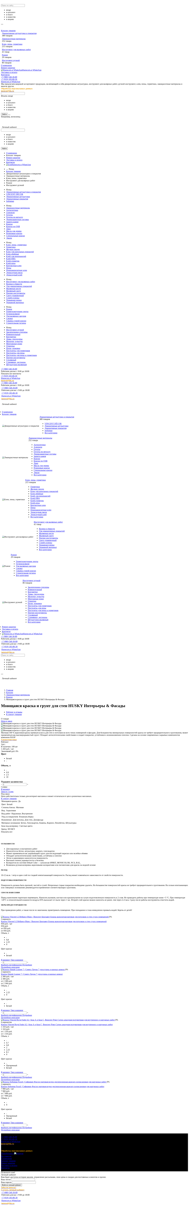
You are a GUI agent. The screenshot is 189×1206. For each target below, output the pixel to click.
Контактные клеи (13, 266)
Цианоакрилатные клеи (16, 270)
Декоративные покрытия (17, 199)
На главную (6, 1156)
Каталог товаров (8, 31)
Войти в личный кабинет (11, 1185)
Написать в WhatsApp (31, 70)
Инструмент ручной (11, 60)
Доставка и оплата (9, 72)
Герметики (11, 247)
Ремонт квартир (8, 68)
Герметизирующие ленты (17, 311)
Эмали (9, 238)
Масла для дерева (13, 231)
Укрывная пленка (14, 300)
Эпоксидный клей (14, 275)
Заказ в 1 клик (7, 791)
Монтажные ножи (14, 344)
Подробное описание (10, 967)
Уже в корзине (17, 960)
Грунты (9, 215)
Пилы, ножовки (13, 348)
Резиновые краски (14, 233)
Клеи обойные (12, 254)
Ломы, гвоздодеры (14, 339)
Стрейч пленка (12, 298)
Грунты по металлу (14, 217)
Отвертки (10, 346)
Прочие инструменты (15, 293)
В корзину (5, 789)
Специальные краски (15, 236)
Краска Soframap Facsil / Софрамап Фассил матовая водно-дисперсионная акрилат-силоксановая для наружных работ (52, 1086)
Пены (8, 268)
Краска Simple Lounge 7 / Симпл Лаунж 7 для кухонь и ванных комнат (32, 974)
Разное (5, 55)
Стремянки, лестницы (16, 362)
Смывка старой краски (16, 321)
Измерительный (13, 334)
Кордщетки (11, 337)
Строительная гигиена (16, 323)
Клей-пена (10, 263)
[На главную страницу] (33, 401)
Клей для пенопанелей (16, 256)
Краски (9, 224)
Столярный (11, 360)
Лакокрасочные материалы (14, 39)
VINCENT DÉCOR (14, 194)
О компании (6, 65)
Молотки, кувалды (14, 341)
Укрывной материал (15, 302)
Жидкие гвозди (13, 249)
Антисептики (12, 210)
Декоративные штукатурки (18, 196)
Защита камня (12, 222)
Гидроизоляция (13, 314)
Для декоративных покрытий (19, 286)
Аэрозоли (10, 212)
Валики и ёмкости (14, 284)
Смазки (9, 318)
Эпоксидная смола (14, 272)
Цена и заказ (6, 721)
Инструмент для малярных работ (16, 49)
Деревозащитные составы (17, 219)
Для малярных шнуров (16, 316)
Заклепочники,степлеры (17, 332)
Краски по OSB (13, 226)
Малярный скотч (13, 291)
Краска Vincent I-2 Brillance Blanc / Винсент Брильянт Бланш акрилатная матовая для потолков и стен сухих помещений (54, 921)
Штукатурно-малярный (16, 364)
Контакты (5, 75)
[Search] (9, 114)
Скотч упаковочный (15, 295)
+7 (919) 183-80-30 (9, 79)
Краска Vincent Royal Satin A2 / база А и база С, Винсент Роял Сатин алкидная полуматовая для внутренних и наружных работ (57, 1024)
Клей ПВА (11, 259)
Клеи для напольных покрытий (20, 252)
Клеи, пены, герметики (12, 44)
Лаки (8, 229)
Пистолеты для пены (15, 353)
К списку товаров (9, 798)
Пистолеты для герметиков (18, 351)
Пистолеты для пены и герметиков (21, 355)
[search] (2, 24)
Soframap (10, 201)
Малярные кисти (13, 288)
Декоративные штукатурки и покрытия (19, 33)
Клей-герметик (12, 261)
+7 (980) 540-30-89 (9, 77)
